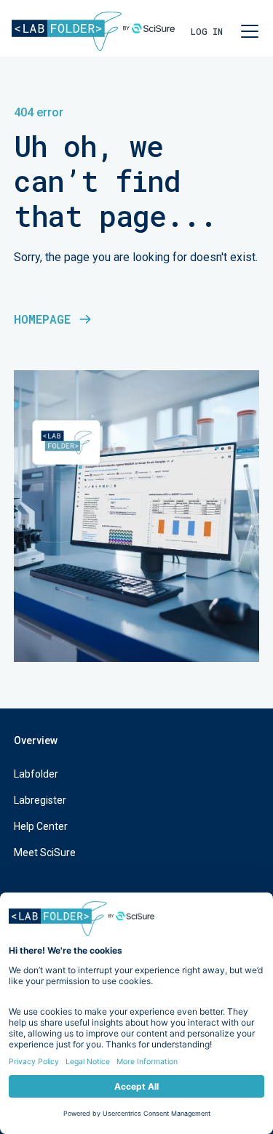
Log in (207, 31)
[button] (246, 31)
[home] (93, 31)
